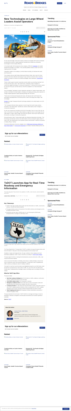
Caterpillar (35, 66)
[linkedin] (22, 31)
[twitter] (24, 31)
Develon (6, 101)
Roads (29, 10)
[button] (5, 3)
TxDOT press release (37, 254)
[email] (28, 31)
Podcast (46, 10)
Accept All (66, 408)
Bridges (24, 10)
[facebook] (20, 31)
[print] (44, 31)
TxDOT (9, 299)
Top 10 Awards (35, 10)
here (46, 7)
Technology (6, 15)
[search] (7, 3)
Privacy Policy (34, 408)
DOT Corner (6, 179)
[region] (35, 409)
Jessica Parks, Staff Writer (9, 195)
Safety (41, 10)
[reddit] (26, 31)
